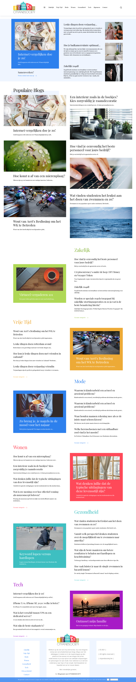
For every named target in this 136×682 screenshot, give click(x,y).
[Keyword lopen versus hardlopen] (39, 538)
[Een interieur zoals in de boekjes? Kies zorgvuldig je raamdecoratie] (101, 124)
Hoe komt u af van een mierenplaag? (39, 176)
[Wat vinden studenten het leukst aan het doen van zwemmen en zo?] (101, 222)
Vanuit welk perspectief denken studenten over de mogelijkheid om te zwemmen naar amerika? (96, 537)
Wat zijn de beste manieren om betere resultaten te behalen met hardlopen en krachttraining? (94, 553)
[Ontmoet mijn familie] (96, 605)
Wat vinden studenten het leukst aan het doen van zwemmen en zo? (96, 197)
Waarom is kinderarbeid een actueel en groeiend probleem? (94, 392)
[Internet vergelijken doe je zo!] (35, 36)
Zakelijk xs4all (71, 66)
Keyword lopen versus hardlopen (35, 556)
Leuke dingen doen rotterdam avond (32, 344)
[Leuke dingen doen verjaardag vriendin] (114, 31)
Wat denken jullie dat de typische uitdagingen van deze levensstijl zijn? (37, 480)
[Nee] (134, 680)
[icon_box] (27, 76)
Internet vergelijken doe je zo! (35, 56)
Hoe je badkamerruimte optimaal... (82, 45)
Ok (108, 679)
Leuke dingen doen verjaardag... (80, 24)
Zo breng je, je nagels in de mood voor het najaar (38, 423)
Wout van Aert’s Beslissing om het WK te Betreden (37, 223)
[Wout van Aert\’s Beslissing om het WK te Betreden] (35, 201)
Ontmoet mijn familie (91, 621)
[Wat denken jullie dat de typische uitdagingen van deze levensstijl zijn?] (96, 468)
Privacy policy (114, 679)
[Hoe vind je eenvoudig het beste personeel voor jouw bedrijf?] (101, 173)
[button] (120, 7)
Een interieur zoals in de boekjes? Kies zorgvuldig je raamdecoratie (94, 99)
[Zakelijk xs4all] (114, 72)
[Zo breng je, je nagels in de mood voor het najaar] (39, 405)
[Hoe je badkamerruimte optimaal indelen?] (114, 51)
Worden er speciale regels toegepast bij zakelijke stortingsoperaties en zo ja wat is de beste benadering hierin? (97, 302)
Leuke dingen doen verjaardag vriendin (33, 366)
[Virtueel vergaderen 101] (39, 279)
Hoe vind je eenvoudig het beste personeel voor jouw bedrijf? (92, 148)
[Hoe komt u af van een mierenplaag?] (35, 156)
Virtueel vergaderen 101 (36, 294)
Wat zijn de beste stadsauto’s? (28, 625)
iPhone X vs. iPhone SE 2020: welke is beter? (36, 603)
